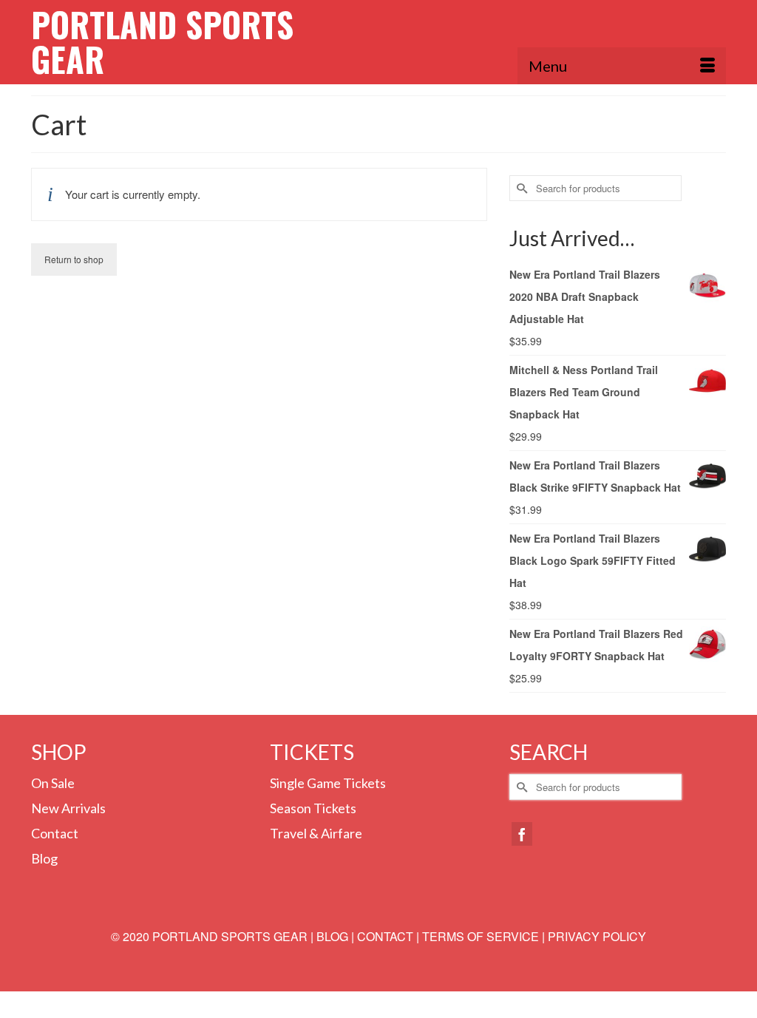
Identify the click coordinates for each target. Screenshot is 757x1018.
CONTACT (385, 936)
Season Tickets (313, 808)
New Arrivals (68, 808)
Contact (54, 833)
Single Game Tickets (328, 783)
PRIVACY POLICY (597, 936)
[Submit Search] (520, 188)
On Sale (53, 783)
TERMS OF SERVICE (480, 936)
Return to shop (73, 259)
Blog (44, 858)
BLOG (332, 936)
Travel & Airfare (316, 833)
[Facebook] (522, 834)
